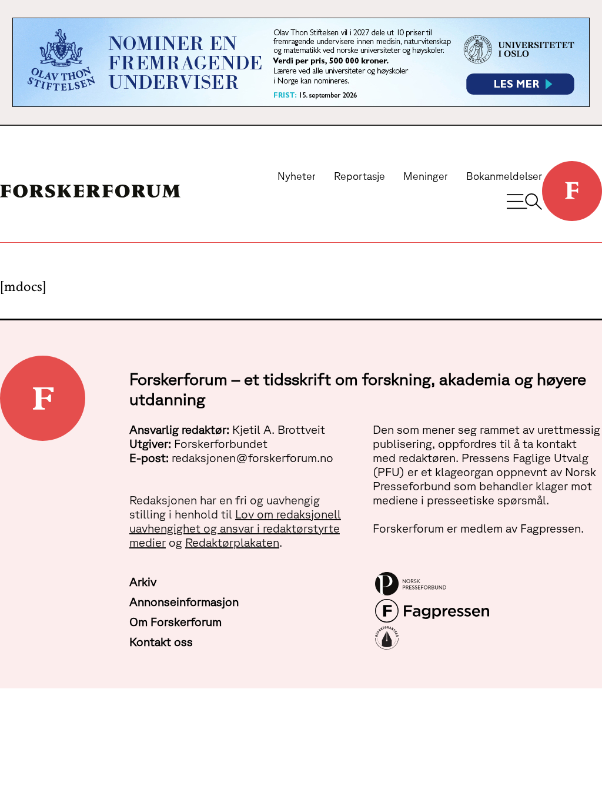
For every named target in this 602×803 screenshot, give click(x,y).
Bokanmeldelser (504, 176)
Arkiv (142, 581)
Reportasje (359, 176)
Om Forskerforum (175, 621)
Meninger (425, 176)
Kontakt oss (161, 641)
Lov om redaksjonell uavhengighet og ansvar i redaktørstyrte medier (235, 528)
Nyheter (296, 176)
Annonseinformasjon (184, 601)
